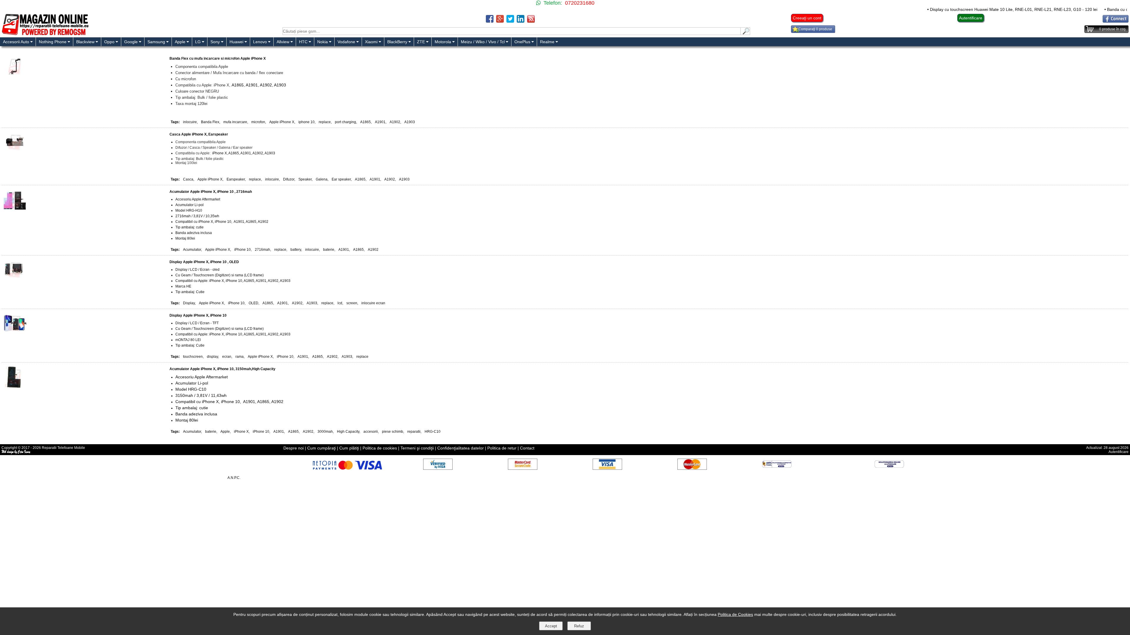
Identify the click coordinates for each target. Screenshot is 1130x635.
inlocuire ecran (373, 303)
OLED (253, 303)
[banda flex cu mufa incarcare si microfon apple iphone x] (14, 75)
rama (239, 357)
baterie (328, 250)
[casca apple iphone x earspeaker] (14, 151)
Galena (322, 179)
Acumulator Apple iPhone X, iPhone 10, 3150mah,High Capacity (222, 369)
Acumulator (192, 250)
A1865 (365, 122)
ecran (226, 357)
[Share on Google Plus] (500, 21)
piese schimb (392, 432)
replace (325, 122)
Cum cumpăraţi (321, 448)
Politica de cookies (380, 448)
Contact (527, 448)
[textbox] (511, 31)
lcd (340, 303)
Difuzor (288, 179)
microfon (258, 122)
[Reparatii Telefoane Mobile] (45, 34)
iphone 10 (306, 122)
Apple (225, 432)
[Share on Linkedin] (520, 21)
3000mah (325, 432)
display (212, 357)
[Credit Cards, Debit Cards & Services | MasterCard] (692, 468)
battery (295, 250)
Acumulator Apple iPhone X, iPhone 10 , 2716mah (211, 192)
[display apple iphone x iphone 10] (14, 332)
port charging (345, 122)
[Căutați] (745, 33)
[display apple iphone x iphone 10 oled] (14, 279)
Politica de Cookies (735, 614)
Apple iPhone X (281, 122)
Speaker (305, 179)
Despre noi (293, 448)
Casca (188, 179)
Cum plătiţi (349, 448)
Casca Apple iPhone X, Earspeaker (199, 134)
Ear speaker (341, 179)
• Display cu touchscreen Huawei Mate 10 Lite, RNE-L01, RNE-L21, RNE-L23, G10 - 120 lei (983, 9)
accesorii (370, 432)
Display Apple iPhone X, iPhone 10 (198, 315)
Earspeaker (236, 179)
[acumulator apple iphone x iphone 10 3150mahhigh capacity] (14, 386)
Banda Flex (210, 122)
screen (351, 303)
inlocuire (190, 122)
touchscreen (193, 357)
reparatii (414, 432)
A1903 (409, 122)
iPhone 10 (242, 250)
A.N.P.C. (233, 478)
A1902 (395, 122)
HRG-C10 (433, 432)
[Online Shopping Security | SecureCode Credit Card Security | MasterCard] (522, 468)
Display (189, 303)
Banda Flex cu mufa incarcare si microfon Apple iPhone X (218, 58)
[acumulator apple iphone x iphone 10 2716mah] (14, 209)
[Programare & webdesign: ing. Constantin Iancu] (16, 453)
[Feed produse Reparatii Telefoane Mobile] (531, 21)
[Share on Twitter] (510, 21)
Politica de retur (501, 448)
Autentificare (970, 18)
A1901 (380, 122)
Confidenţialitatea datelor (460, 448)
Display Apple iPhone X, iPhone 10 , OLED (204, 262)
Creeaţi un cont (807, 18)
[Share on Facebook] (489, 21)
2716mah (262, 250)
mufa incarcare (235, 122)
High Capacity (348, 432)
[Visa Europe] (607, 468)
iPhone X (241, 432)
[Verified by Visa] (438, 468)
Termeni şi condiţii (417, 448)
